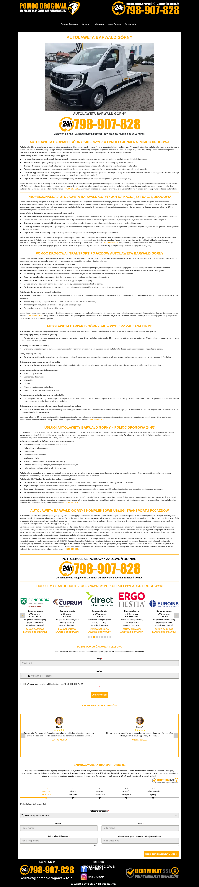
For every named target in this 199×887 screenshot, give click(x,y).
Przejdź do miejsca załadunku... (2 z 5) (161, 854)
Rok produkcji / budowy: (59, 836)
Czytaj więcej (59, 740)
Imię (99, 659)
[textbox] (96, 815)
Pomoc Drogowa (69, 24)
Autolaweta (130, 24)
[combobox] (25, 676)
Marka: (58, 824)
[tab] (46, 793)
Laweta (85, 24)
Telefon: (99, 671)
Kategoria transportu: (99, 811)
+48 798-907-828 (70, 189)
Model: (140, 824)
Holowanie (99, 24)
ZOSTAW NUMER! (99, 695)
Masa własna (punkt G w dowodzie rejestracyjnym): (140, 836)
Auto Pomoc (114, 24)
